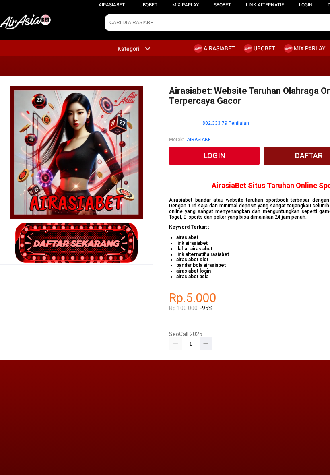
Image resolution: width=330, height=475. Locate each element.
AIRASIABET (112, 5)
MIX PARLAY (185, 5)
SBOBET (222, 5)
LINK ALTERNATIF (265, 5)
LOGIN (306, 5)
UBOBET (148, 5)
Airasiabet (180, 200)
